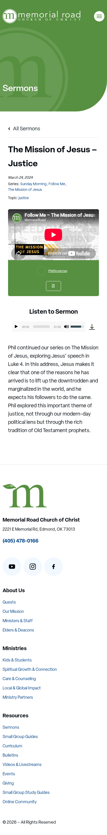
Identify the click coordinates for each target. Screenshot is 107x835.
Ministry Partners (18, 697)
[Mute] (66, 326)
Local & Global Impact (22, 688)
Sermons (11, 727)
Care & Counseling (19, 678)
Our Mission (13, 611)
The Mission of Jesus (25, 189)
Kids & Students (17, 660)
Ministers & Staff (18, 620)
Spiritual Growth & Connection (30, 669)
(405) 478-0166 (20, 540)
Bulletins (10, 755)
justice (23, 197)
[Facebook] (53, 566)
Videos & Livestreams (22, 764)
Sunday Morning (33, 184)
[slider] (41, 326)
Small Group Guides (20, 736)
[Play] (16, 326)
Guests (9, 602)
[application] (48, 326)
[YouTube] (12, 566)
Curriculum (12, 746)
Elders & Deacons (18, 630)
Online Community (20, 801)
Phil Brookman (57, 271)
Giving (8, 783)
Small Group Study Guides (26, 792)
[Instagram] (32, 566)
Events (9, 774)
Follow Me (57, 184)
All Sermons (26, 128)
